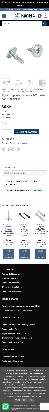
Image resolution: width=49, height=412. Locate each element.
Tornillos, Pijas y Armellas (24, 92)
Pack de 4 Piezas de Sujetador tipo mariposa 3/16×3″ (8, 231)
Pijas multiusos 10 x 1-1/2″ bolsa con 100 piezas (24, 231)
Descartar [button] (27, 5)
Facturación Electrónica (12, 361)
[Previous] (6, 53)
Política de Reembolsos (12, 282)
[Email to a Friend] (18, 149)
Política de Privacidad (11, 291)
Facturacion (30, 405)
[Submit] (44, 23)
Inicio (4, 90)
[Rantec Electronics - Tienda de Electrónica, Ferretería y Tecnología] (24, 16)
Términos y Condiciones (12, 287)
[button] (4, 16)
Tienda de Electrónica (21, 90)
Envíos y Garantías (10, 278)
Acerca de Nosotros (11, 274)
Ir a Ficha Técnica (35, 190)
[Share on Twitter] (13, 149)
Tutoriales (18, 405)
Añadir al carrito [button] (8, 254)
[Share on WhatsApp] (4, 149)
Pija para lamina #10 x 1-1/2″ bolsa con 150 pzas (40, 230)
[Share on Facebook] (9, 149)
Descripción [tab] (9, 168)
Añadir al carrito (26, 132)
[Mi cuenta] (40, 16)
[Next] (43, 53)
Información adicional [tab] (15, 173)
